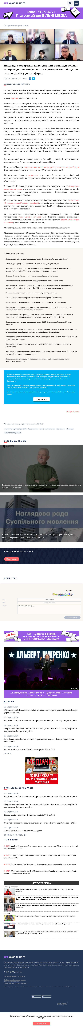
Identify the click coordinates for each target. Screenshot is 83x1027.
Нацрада (70, 429)
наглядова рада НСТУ (13, 433)
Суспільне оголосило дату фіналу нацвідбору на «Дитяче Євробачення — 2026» (40, 822)
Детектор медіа (41, 883)
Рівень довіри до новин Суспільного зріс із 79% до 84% (29, 749)
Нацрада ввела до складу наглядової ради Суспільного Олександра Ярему (37, 259)
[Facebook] (30, 78)
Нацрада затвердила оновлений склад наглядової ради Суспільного (34, 280)
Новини (25, 26)
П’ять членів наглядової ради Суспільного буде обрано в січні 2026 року (36, 302)
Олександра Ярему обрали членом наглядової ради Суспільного (32, 263)
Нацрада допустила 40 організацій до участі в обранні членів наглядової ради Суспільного (38, 345)
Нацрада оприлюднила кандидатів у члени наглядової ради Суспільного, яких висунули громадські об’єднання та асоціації (39, 308)
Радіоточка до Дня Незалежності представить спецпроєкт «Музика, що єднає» (40, 720)
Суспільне (60, 429)
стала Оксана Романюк (29, 216)
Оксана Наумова (21, 83)
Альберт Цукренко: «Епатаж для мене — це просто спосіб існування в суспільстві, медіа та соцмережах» (41, 847)
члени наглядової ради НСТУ (15, 429)
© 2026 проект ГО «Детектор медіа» (15, 980)
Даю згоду (41, 1024)
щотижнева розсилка (18, 551)
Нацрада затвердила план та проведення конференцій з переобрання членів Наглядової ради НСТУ (37, 360)
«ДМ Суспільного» (72, 412)
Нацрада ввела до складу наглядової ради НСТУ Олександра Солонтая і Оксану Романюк (39, 323)
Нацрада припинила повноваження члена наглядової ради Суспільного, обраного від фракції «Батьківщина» (41, 337)
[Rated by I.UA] (36, 997)
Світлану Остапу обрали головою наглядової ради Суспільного (32, 276)
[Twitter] (33, 78)
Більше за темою (15, 441)
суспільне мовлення (47, 429)
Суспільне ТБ (33, 429)
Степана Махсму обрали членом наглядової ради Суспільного (31, 293)
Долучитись (41, 399)
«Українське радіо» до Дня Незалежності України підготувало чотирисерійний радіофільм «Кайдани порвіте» (40, 729)
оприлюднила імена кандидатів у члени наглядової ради (51, 167)
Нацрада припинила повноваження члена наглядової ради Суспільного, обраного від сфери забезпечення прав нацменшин (41, 352)
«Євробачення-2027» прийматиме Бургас (23, 830)
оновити (69, 590)
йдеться (14, 98)
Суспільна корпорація (14, 26)
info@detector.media (14, 981)
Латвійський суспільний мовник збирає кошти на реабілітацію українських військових (39, 740)
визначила (33, 175)
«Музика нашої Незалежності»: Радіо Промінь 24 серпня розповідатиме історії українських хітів (40, 711)
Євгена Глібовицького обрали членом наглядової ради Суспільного (34, 297)
